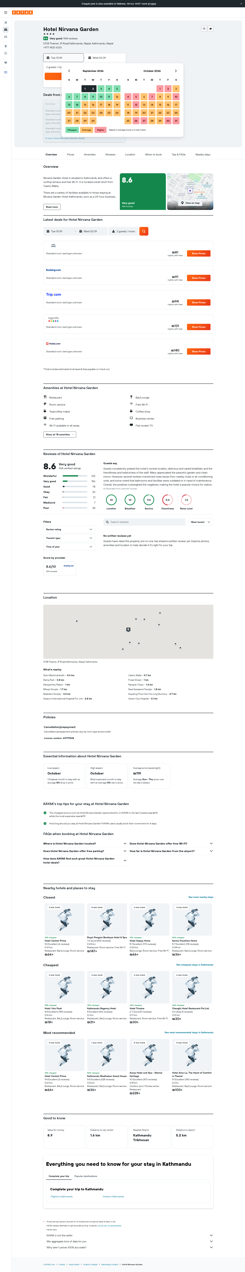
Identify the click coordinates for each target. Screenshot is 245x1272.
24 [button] (101, 112)
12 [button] (117, 96)
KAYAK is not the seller (59, 1235)
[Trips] (5, 62)
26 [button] (117, 112)
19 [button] (117, 104)
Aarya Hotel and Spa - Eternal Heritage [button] (146, 1074)
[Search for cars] (5, 36)
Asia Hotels (74, 1264)
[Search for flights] (5, 22)
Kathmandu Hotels (109, 1264)
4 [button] (109, 88)
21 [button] (77, 112)
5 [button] (117, 88)
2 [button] (93, 88)
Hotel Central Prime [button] (55, 940)
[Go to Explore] (5, 46)
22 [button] (85, 112)
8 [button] (85, 96)
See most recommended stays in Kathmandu (189, 1032)
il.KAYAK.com (49, 1264)
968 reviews (70, 38)
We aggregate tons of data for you (66, 1241)
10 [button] (101, 96)
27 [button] (69, 120)
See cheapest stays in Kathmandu (194, 964)
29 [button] (85, 120)
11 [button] (109, 96)
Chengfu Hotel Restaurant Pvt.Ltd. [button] (191, 1008)
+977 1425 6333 (52, 47)
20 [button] (69, 112)
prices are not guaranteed (109, 1225)
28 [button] (77, 120)
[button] (241, 3)
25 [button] (109, 112)
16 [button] (93, 104)
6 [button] (69, 96)
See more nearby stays (200, 897)
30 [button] (93, 120)
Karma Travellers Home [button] (184, 940)
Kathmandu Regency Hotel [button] (101, 1008)
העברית (152, 3)
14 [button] (77, 104)
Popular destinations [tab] (85, 1176)
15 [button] (85, 104)
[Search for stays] (5, 29)
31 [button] (176, 120)
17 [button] (101, 104)
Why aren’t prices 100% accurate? (66, 1247)
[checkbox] (60, 569)
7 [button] (77, 96)
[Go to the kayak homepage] (22, 13)
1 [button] (85, 88)
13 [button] (69, 104)
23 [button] (93, 112)
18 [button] (109, 104)
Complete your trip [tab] (59, 1176)
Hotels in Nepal (90, 1264)
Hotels (62, 1264)
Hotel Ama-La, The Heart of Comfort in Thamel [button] (192, 1074)
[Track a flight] (5, 53)
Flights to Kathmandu (62, 1196)
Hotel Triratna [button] (137, 1008)
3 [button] (101, 88)
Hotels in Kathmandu (113, 1196)
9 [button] (93, 96)
